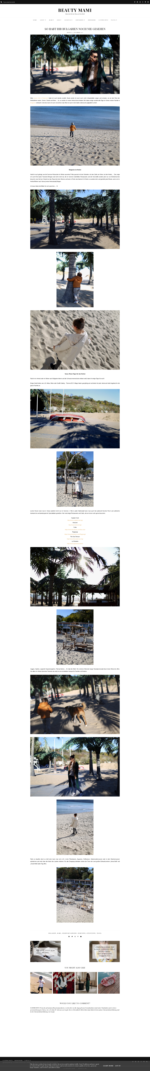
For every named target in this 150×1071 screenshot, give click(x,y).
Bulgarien (33, 102)
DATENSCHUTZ (103, 20)
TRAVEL (113, 20)
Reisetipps (81, 933)
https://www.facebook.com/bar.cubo (75, 529)
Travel (99, 933)
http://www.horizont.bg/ (75, 525)
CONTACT (27, 1060)
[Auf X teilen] (72, 936)
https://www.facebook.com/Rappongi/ (75, 534)
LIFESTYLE (67, 20)
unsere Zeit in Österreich (41, 98)
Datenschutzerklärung (110, 1010)
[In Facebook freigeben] (69, 936)
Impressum (91, 20)
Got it (118, 1066)
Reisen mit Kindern (69, 933)
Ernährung (80, 20)
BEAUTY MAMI (75, 10)
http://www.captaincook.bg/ (75, 520)
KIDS (58, 20)
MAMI (51, 20)
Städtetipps (91, 933)
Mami (59, 933)
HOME (35, 20)
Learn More (108, 1066)
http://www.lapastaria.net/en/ (75, 543)
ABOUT (42, 20)
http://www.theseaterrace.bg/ (75, 539)
